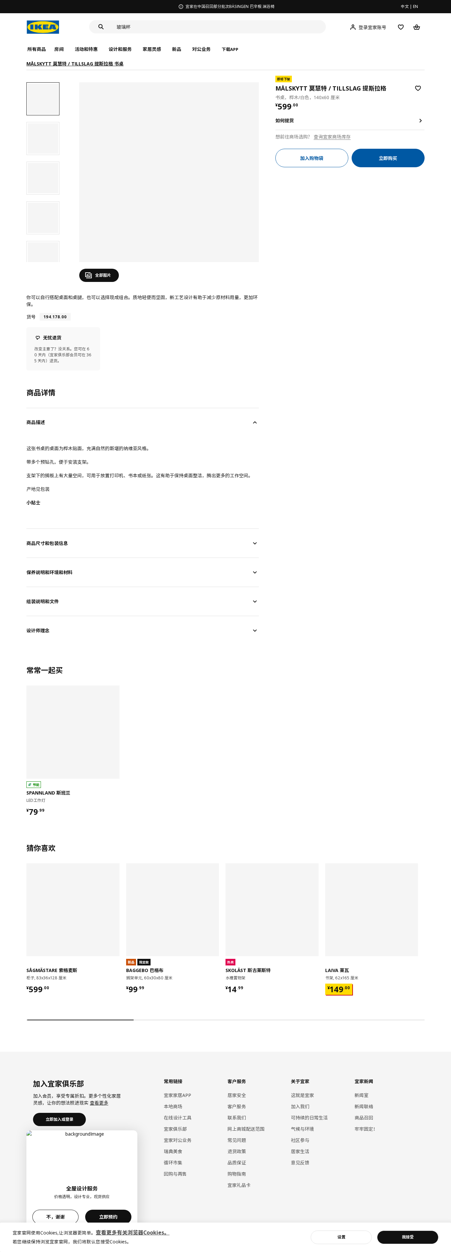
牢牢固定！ (366, 1129)
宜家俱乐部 (175, 1129)
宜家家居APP (177, 1095)
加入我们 (300, 1106)
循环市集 (173, 1162)
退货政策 (236, 1151)
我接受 (408, 1237)
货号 (31, 317)
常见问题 (236, 1140)
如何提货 (284, 120)
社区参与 (300, 1140)
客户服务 (236, 1106)
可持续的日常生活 (309, 1118)
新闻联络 (364, 1106)
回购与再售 (175, 1174)
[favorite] (418, 88)
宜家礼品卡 (239, 1185)
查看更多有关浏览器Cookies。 (132, 1232)
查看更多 (99, 1103)
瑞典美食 (173, 1151)
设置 (341, 1237)
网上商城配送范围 (245, 1129)
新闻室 (361, 1095)
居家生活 (300, 1151)
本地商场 (173, 1106)
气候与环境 (302, 1129)
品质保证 (236, 1162)
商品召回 (364, 1118)
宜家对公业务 (177, 1140)
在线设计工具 (177, 1118)
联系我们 (236, 1118)
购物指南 (236, 1174)
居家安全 (236, 1095)
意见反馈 (300, 1162)
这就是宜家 (302, 1095)
